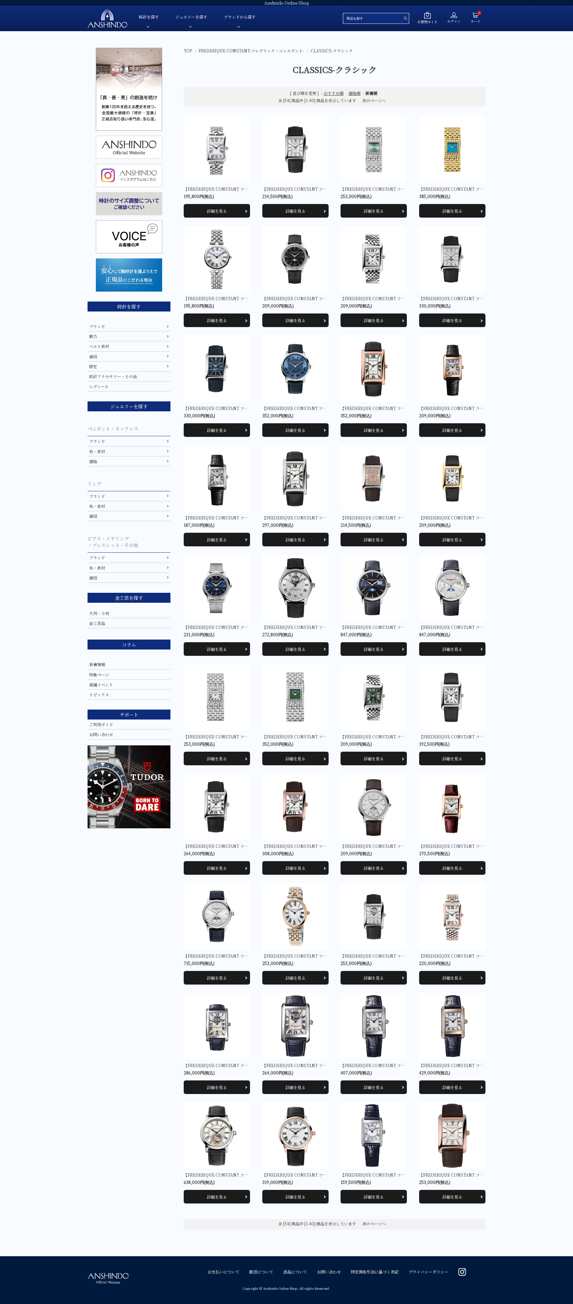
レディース (98, 386)
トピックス (99, 694)
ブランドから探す (240, 17)
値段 (93, 356)
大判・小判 (99, 613)
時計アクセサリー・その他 (113, 376)
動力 (93, 336)
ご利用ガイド (101, 724)
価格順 (354, 93)
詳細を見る (217, 211)
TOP (188, 50)
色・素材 (97, 451)
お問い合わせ (101, 734)
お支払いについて (223, 1271)
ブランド (97, 326)
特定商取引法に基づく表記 (375, 1271)
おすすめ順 (334, 93)
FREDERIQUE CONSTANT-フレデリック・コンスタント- (251, 50)
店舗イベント (101, 684)
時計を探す (149, 17)
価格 (93, 461)
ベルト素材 (99, 346)
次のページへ (374, 100)
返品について (295, 1271)
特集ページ (99, 674)
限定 (93, 366)
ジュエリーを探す (191, 17)
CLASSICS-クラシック (332, 50)
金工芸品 (97, 623)
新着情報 (97, 664)
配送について (261, 1271)
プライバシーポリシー (428, 1271)
